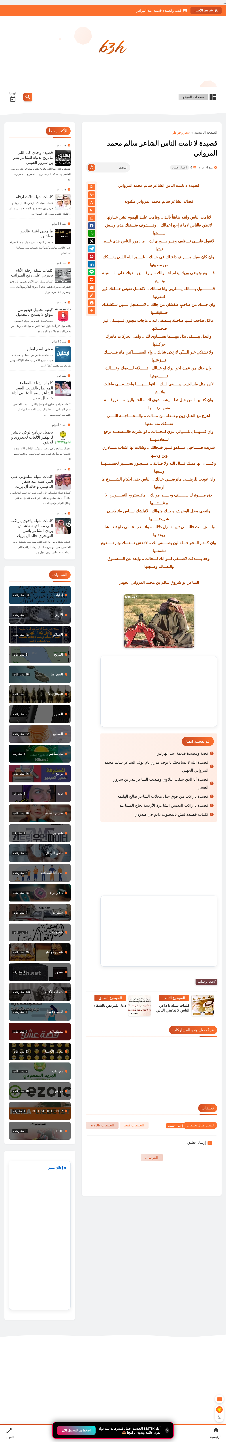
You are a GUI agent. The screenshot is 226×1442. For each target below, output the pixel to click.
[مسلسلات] (40, 1031)
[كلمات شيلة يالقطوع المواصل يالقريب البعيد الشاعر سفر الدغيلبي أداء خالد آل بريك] (63, 388)
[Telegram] (91, 249)
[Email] (91, 288)
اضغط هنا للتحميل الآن (76, 1430)
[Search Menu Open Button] (27, 97)
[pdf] (40, 1131)
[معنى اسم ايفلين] (63, 354)
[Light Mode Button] (219, 1409)
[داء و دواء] (40, 892)
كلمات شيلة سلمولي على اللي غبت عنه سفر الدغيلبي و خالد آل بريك (32, 481)
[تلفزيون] (40, 833)
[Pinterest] (91, 257)
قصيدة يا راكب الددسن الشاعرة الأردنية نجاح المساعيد (163, 805)
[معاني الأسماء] (40, 1051)
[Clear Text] (91, 167)
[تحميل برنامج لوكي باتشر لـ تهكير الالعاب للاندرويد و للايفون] (63, 437)
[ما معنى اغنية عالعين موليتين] (63, 236)
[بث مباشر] (40, 754)
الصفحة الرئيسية (205, 132)
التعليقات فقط (134, 1125)
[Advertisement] (159, 691)
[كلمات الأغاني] (40, 992)
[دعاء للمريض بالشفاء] (139, 1005)
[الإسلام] (40, 634)
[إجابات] (40, 595)
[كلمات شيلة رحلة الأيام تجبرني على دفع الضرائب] (63, 275)
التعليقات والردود (102, 1125)
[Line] (91, 273)
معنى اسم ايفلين (39, 349)
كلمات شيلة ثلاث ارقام (34, 197)
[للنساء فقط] (40, 1012)
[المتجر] (40, 714)
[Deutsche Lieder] (40, 1111)
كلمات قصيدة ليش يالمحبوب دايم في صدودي (171, 814)
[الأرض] (40, 615)
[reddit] (91, 280)
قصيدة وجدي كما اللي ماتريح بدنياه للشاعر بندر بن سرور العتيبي (33, 157)
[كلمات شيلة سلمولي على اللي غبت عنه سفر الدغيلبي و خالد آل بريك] (63, 482)
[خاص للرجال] (40, 853)
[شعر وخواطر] (40, 952)
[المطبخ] (40, 734)
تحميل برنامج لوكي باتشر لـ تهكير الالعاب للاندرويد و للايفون (32, 437)
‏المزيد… (151, 1157)
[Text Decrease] (91, 210)
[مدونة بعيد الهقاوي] (113, 48)
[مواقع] (40, 1091)
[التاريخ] (40, 654)
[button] (91, 226)
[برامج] (40, 773)
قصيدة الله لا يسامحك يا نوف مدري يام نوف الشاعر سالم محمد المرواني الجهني (156, 766)
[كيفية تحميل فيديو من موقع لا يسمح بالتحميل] (63, 315)
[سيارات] (40, 912)
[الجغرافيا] (40, 674)
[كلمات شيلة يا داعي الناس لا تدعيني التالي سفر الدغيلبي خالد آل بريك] (203, 1005)
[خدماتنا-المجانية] (40, 873)
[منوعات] (40, 1071)
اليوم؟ (13, 93)
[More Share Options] (91, 310)
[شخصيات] (40, 932)
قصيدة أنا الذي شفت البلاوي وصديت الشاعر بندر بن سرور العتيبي (160, 783)
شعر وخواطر (181, 132)
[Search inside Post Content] (91, 187)
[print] (91, 303)
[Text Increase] (91, 195)
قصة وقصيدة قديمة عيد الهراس (159, 10)
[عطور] (40, 972)
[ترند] (40, 793)
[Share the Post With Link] (91, 218)
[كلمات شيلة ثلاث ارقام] (63, 202)
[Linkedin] (91, 265)
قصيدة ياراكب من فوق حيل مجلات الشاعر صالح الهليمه (162, 796)
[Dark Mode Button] (219, 1417)
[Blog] (91, 296)
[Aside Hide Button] (219, 1399)
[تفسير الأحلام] (40, 813)
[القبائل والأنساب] (40, 694)
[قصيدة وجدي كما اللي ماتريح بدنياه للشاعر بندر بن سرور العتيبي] (63, 158)
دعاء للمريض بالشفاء (110, 1005)
